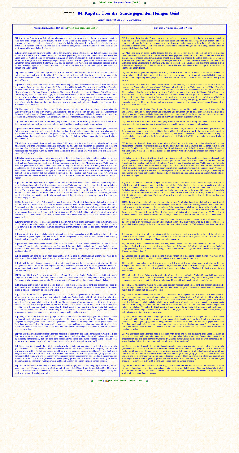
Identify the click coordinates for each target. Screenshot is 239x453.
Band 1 (136, 2)
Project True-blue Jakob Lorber (82, 28)
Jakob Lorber (105, 2)
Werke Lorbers (135, 380)
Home (99, 380)
